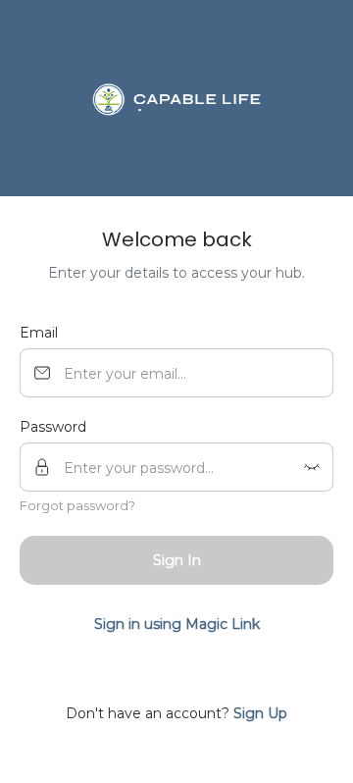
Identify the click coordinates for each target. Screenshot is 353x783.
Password (53, 427)
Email (39, 332)
